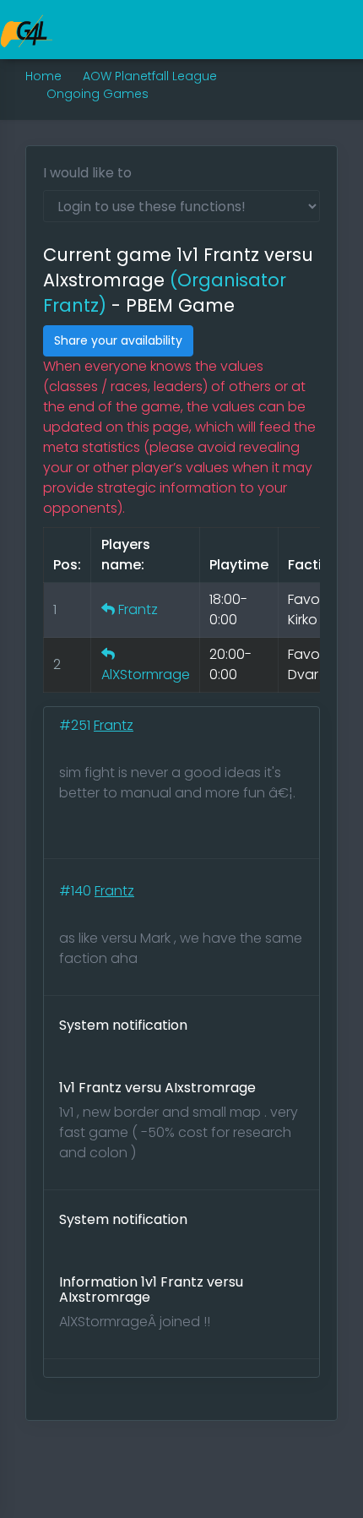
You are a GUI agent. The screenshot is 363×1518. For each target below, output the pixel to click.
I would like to (87, 172)
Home (43, 76)
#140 (77, 890)
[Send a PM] (108, 609)
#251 (76, 725)
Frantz (138, 609)
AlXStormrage (145, 674)
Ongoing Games (97, 93)
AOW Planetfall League (150, 76)
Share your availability (118, 340)
